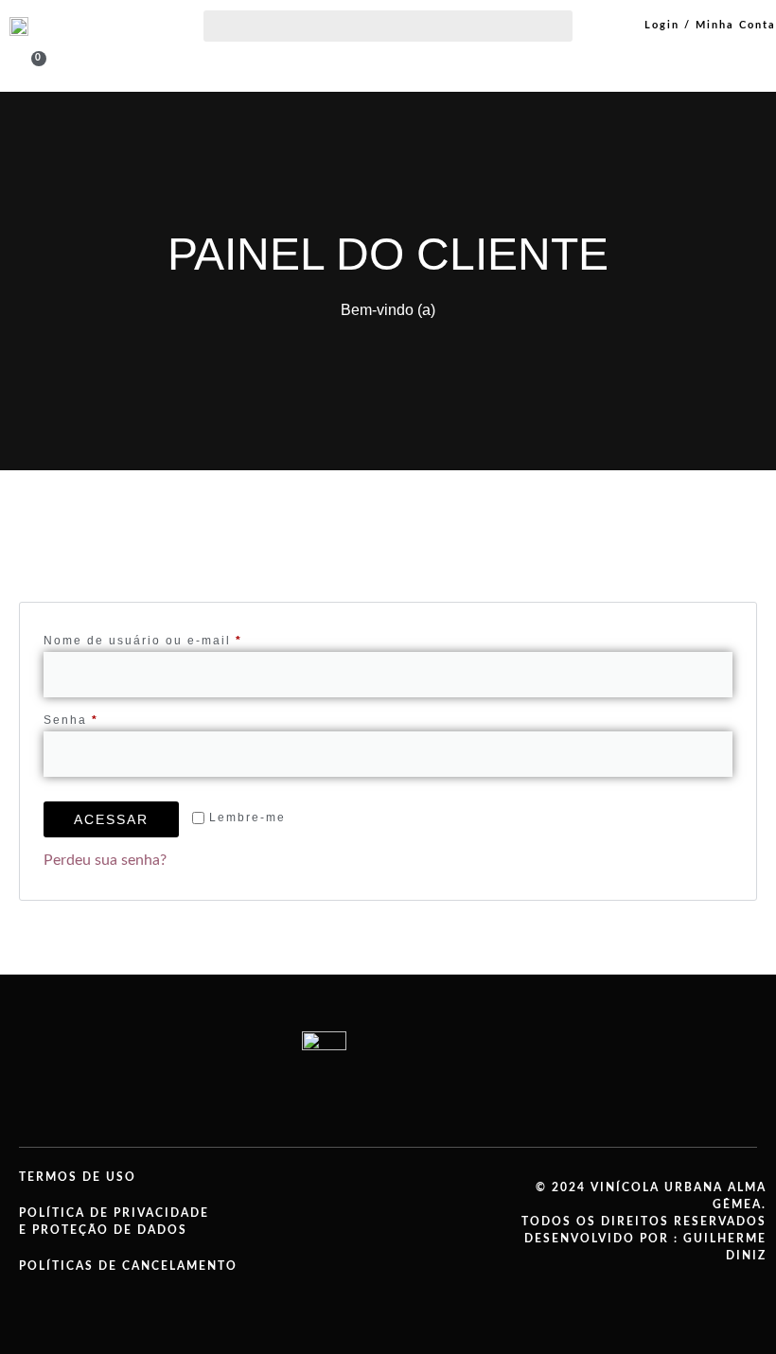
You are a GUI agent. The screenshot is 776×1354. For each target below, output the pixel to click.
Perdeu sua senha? (105, 860)
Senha (110, 718)
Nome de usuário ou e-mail (182, 638)
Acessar (111, 819)
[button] (388, 26)
